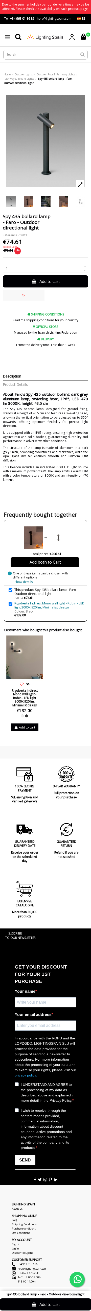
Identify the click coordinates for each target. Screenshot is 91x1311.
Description (12, 376)
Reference (10, 235)
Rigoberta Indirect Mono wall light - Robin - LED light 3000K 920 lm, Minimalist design (49, 605)
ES (83, 18)
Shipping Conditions (24, 1224)
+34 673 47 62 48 (28, 1273)
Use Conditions (21, 1233)
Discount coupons (22, 1253)
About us (17, 1208)
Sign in (16, 1244)
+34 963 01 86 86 (22, 18)
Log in (15, 1248)
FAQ (14, 1220)
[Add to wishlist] (24, 295)
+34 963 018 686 (27, 1264)
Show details (24, 582)
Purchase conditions (24, 1228)
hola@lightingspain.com (32, 1268)
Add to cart (49, 281)
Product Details (15, 385)
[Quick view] (28, 684)
